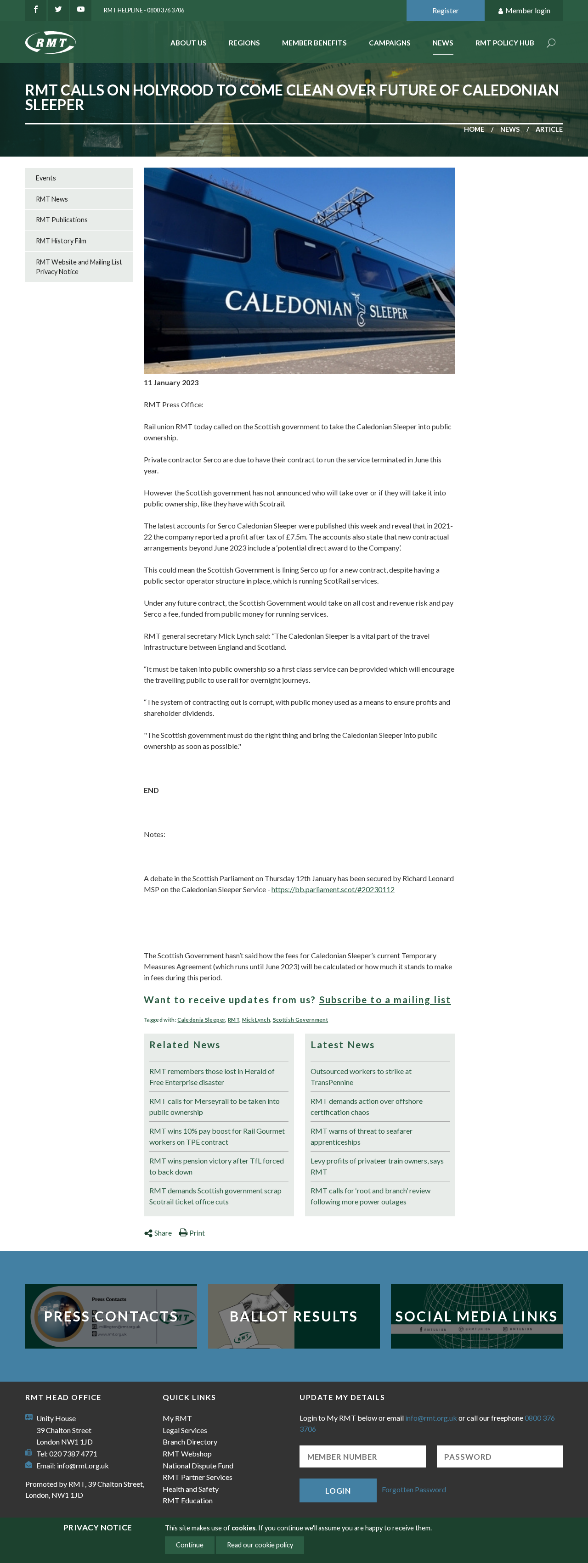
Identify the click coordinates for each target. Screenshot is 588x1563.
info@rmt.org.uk (83, 1465)
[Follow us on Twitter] (58, 10)
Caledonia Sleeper (201, 1020)
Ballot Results (294, 1316)
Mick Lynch (256, 1020)
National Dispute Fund (198, 1465)
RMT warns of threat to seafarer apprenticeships (362, 1136)
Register (445, 10)
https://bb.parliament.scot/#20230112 (333, 889)
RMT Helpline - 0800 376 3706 (144, 10)
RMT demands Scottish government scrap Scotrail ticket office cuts (215, 1196)
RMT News (52, 199)
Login (338, 1491)
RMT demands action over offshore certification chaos (367, 1106)
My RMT (177, 1418)
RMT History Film (61, 241)
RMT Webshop (187, 1453)
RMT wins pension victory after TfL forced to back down (216, 1166)
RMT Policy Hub (504, 43)
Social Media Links (477, 1316)
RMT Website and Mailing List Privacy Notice (79, 267)
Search (551, 44)
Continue (190, 1545)
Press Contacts (111, 1316)
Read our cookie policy (260, 1545)
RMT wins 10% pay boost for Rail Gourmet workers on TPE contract (217, 1136)
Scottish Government (300, 1020)
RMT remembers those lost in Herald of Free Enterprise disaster (212, 1076)
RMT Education (188, 1500)
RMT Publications (62, 220)
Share (163, 1232)
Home (474, 129)
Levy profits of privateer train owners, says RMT (377, 1166)
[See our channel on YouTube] (80, 10)
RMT (233, 1020)
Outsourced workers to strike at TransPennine (361, 1076)
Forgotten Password (414, 1489)
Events (46, 178)
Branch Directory (190, 1441)
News (443, 43)
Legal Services (185, 1430)
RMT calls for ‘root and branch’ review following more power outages (370, 1196)
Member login (527, 10)
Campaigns (390, 43)
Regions (244, 43)
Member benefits (314, 43)
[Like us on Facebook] (35, 10)
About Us (188, 43)
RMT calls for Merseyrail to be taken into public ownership (214, 1106)
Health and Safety (191, 1488)
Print (197, 1232)
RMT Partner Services (197, 1477)
